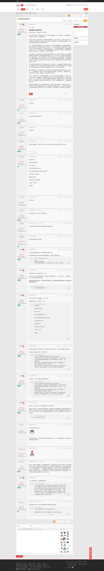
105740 (22, 106)
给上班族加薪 (21, 132)
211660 (22, 468)
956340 (22, 119)
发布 (87, 9)
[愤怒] (61, 538)
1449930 (22, 31)
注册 (86, 1)
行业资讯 (44, 563)
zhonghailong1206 (21, 453)
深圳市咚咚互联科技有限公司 (20, 565)
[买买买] (61, 548)
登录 (84, 1)
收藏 (76, 20)
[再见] (64, 532)
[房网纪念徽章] (19, 34)
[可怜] (61, 545)
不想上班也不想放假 (21, 241)
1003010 (22, 508)
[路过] (67, 545)
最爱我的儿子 (21, 146)
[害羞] (67, 538)
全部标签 (32, 27)
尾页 (80, 15)
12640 (22, 163)
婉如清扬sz (22, 29)
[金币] (64, 542)
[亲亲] (67, 548)
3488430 (22, 148)
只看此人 (59, 99)
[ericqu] (21, 113)
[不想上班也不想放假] (21, 237)
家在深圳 (18, 13)
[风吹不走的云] (21, 157)
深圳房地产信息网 (19, 563)
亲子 (33, 9)
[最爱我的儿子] (21, 142)
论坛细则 (85, 561)
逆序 (81, 20)
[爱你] (61, 532)
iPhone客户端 (40, 210)
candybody (22, 466)
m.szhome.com (40, 223)
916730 (22, 431)
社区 (23, 9)
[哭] (64, 545)
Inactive (21, 429)
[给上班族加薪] (21, 128)
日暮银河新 (22, 105)
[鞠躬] (67, 542)
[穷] (64, 551)
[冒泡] (64, 548)
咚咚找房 (25, 563)
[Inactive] (21, 424)
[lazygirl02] (22, 210)
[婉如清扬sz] (21, 24)
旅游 (38, 9)
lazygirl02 (21, 215)
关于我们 (67, 561)
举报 (64, 24)
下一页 (76, 15)
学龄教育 (26, 13)
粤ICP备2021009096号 (44, 565)
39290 (22, 230)
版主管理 (86, 13)
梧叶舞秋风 (22, 202)
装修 (42, 9)
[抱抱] (67, 532)
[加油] (61, 542)
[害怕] (64, 538)
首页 (18, 9)
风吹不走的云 (21, 161)
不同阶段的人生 (22, 228)
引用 (68, 24)
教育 (22, 13)
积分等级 (72, 561)
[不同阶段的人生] (21, 224)
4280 (22, 243)
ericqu (22, 118)
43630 (22, 134)
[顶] (67, 535)
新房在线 (34, 563)
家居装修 (29, 563)
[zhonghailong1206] (22, 449)
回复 (86, 20)
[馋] (61, 535)
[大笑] (64, 535)
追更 (65, 20)
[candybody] (21, 461)
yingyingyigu (21, 506)
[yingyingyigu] (21, 502)
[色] (67, 551)
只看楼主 (70, 20)
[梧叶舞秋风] (21, 197)
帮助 (76, 561)
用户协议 (80, 561)
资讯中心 (39, 563)
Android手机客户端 (41, 461)
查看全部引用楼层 (50, 514)
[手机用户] (18, 34)
